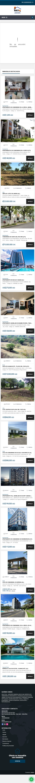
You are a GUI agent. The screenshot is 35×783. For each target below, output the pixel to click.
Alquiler (4, 734)
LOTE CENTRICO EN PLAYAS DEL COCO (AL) (14, 409)
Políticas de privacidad (8, 745)
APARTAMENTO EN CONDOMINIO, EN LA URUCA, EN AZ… (17, 625)
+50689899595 (28, 2)
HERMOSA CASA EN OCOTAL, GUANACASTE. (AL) (15, 668)
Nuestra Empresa (6, 741)
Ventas (4, 732)
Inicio (3, 730)
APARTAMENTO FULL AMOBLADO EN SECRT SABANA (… (17, 496)
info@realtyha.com (6, 721)
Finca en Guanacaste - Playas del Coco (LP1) (15, 366)
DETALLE (30, 115)
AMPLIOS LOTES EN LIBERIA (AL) (11, 193)
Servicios (4, 736)
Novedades (5, 739)
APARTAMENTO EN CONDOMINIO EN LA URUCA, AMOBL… (17, 107)
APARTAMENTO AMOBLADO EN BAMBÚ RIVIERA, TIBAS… (17, 323)
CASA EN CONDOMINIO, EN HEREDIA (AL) (13, 582)
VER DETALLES (17, 87)
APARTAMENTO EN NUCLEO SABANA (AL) (13, 280)
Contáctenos (5, 743)
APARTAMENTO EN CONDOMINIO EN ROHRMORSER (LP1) (17, 539)
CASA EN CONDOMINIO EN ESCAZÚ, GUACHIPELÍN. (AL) (16, 452)
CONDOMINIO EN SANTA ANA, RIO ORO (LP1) (14, 236)
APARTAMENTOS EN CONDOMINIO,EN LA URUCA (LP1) (16, 150)
